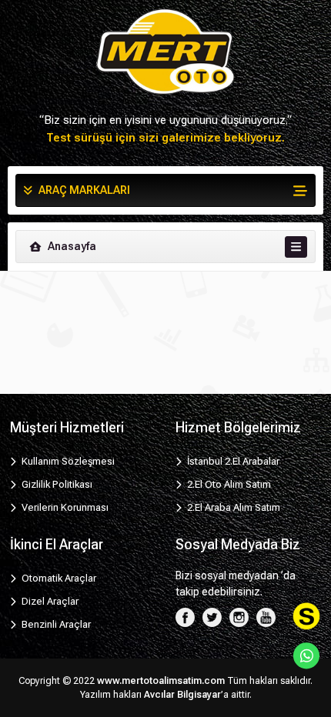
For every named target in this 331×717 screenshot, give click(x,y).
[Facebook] (185, 616)
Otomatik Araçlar (57, 578)
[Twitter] (212, 616)
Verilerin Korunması (64, 507)
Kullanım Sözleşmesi (67, 461)
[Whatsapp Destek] (306, 655)
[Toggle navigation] (296, 247)
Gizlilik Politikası (55, 484)
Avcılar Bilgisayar (182, 694)
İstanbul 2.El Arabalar (232, 461)
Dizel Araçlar (49, 601)
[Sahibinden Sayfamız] (306, 616)
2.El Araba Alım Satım (232, 507)
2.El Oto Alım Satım (228, 484)
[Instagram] (239, 616)
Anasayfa (70, 246)
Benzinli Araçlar (55, 624)
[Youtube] (266, 616)
